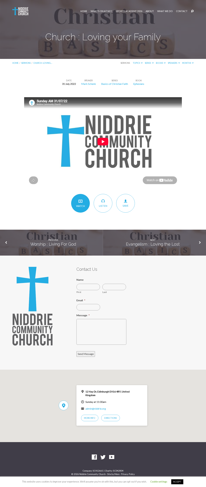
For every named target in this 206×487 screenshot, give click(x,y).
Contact (181, 11)
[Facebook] (94, 457)
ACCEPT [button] (177, 481)
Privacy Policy (128, 474)
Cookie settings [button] (158, 481)
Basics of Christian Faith (114, 83)
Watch (80, 206)
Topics (136, 63)
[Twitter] (103, 457)
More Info (89, 418)
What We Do (165, 11)
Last (105, 292)
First (79, 292)
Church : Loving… (42, 63)
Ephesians (138, 83)
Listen (103, 205)
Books (159, 63)
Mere (116, 474)
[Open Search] (192, 11)
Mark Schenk (88, 83)
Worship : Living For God (53, 244)
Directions (110, 418)
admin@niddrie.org (95, 408)
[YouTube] (111, 457)
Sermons (26, 63)
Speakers (173, 63)
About (150, 11)
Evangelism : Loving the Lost (153, 244)
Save (125, 205)
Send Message (86, 353)
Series (148, 63)
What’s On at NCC (101, 11)
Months (186, 63)
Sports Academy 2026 (129, 11)
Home (83, 11)
